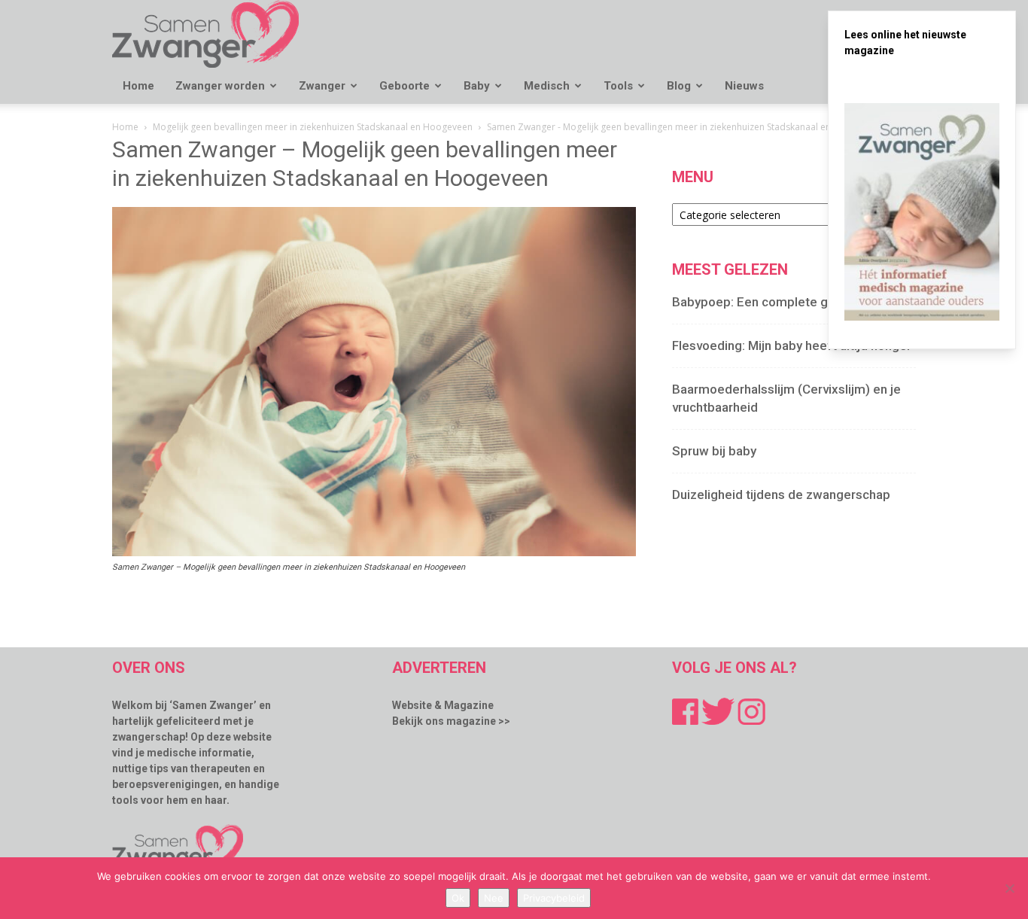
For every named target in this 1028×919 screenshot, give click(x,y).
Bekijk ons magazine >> (451, 721)
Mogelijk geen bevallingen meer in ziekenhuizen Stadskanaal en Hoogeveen (313, 126)
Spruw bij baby (714, 450)
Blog (679, 86)
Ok (458, 898)
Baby (477, 86)
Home (138, 86)
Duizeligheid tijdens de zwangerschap (781, 494)
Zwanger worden (220, 86)
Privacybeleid (554, 898)
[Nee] (1009, 888)
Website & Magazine (443, 705)
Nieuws (744, 86)
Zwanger (322, 86)
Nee (493, 898)
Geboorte (404, 86)
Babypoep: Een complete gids (758, 301)
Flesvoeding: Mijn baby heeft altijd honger (791, 345)
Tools (618, 86)
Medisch (547, 86)
